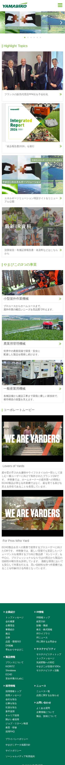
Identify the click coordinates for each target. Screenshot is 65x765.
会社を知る (11, 738)
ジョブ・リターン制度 (17, 762)
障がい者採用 (12, 758)
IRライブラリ (43, 672)
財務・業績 (42, 664)
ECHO (9, 713)
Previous (4, 23)
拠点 (8, 672)
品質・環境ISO (13, 680)
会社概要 (10, 660)
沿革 (8, 676)
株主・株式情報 (44, 668)
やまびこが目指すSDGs (48, 705)
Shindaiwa (11, 709)
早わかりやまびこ (15, 688)
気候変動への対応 (45, 701)
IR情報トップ (43, 656)
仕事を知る (11, 742)
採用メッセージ (13, 734)
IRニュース (42, 676)
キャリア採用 (12, 754)
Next (61, 23)
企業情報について (45, 751)
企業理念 (10, 664)
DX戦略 (9, 684)
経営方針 (40, 660)
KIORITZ (10, 705)
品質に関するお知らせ (47, 734)
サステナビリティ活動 (47, 709)
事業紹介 (10, 668)
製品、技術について (46, 755)
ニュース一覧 (43, 730)
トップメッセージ (15, 656)
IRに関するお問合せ (46, 680)
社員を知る (11, 746)
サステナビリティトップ (48, 693)
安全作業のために (15, 717)
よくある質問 (43, 747)
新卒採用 (10, 750)
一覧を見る (8, 417)
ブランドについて (15, 701)
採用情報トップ (13, 730)
